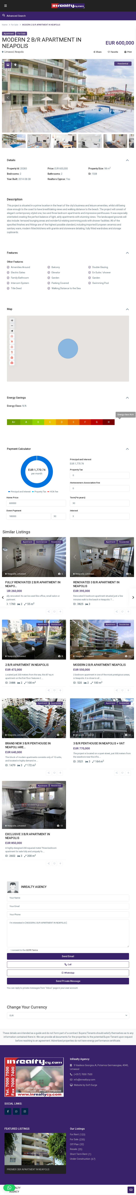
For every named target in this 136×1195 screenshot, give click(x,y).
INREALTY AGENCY (34, 886)
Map (9, 309)
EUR (12, 1015)
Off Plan (74, 1144)
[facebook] (7, 1111)
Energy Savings (16, 397)
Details (11, 160)
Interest (74, 510)
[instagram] (24, 1111)
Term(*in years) (77, 497)
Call (69, 964)
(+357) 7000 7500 (83, 1074)
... (113, 599)
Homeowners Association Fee (85, 482)
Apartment (9, 33)
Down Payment (13, 510)
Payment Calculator (19, 448)
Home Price (12, 497)
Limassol (9, 52)
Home (4, 25)
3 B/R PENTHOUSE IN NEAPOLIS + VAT (99, 743)
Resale (73, 1149)
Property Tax (76, 469)
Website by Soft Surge (85, 1085)
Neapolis (19, 52)
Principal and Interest (80, 459)
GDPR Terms (32, 950)
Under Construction (80, 1159)
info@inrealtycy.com (84, 1079)
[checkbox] (8, 950)
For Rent (74, 1134)
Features (12, 252)
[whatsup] (16, 1111)
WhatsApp (69, 973)
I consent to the (24, 950)
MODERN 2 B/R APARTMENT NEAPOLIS (99, 664)
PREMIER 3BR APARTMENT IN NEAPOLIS (28, 1169)
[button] (68, 348)
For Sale (14, 25)
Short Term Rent (78, 1154)
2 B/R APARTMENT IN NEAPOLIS (27, 664)
